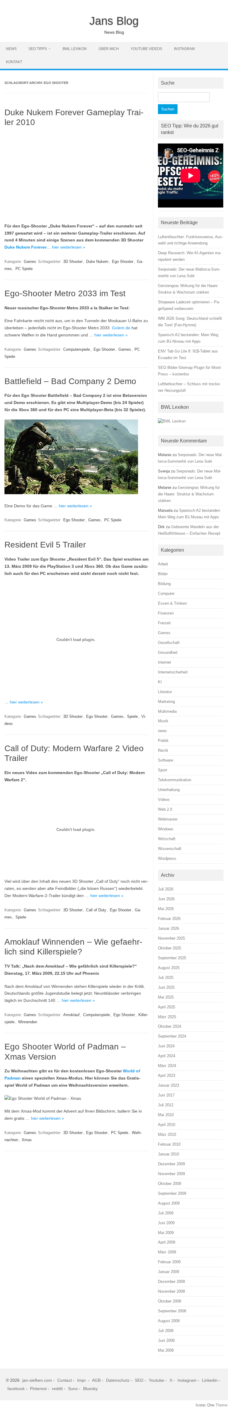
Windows (165, 829)
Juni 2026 (166, 899)
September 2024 (172, 1036)
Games (30, 261)
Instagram (184, 49)
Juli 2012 (165, 1105)
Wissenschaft (169, 848)
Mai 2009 (166, 1232)
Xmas (27, 1140)
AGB (96, 1380)
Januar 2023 (168, 1085)
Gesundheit (168, 652)
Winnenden (27, 1022)
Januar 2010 (168, 1154)
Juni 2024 (166, 1046)
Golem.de (121, 327)
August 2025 (169, 968)
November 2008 (171, 1291)
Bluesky (90, 1388)
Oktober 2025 (169, 948)
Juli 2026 (165, 889)
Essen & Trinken (172, 603)
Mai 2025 (166, 997)
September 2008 (172, 1311)
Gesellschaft (169, 642)
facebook (16, 1388)
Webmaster (168, 819)
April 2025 (166, 1007)
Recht (163, 750)
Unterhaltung (169, 789)
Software (165, 760)
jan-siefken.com (37, 1380)
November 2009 (171, 1174)
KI (160, 682)
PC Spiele (24, 268)
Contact (64, 1380)
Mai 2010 (166, 1115)
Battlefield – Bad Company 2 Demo (70, 381)
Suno (73, 1388)
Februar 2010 (169, 1144)
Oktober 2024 (169, 1026)
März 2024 (167, 1065)
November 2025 (171, 938)
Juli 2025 (165, 977)
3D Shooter (73, 261)
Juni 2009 (166, 1223)
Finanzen (166, 613)
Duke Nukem (97, 261)
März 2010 (167, 1134)
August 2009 (169, 1203)
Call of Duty (96, 910)
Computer (166, 593)
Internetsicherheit (173, 672)
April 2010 (166, 1124)
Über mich (109, 49)
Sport (162, 770)
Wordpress (167, 858)
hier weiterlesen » (68, 247)
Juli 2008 (165, 1330)
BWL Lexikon (75, 49)
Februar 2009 (169, 1262)
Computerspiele (76, 349)
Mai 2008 (166, 1350)
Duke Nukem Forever (25, 247)
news (162, 731)
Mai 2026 (166, 909)
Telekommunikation (174, 780)
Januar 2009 (168, 1271)
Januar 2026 (168, 928)
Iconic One (205, 1405)
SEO (139, 1380)
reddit (57, 1388)
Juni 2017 (166, 1095)
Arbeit (163, 564)
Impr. (82, 1380)
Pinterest (38, 1388)
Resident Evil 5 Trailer (45, 544)
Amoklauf (71, 1015)
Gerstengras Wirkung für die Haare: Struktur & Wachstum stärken (189, 494)
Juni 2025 (166, 987)
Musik (163, 721)
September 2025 (172, 958)
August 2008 (169, 1321)
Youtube (156, 1380)
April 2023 (166, 1075)
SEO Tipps (37, 49)
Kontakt (14, 62)
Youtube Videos (146, 49)
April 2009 (166, 1242)
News (11, 49)
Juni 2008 (166, 1340)
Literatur (165, 692)
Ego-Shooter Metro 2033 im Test (65, 293)
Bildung (164, 583)
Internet (164, 662)
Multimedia (167, 711)
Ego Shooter (122, 261)
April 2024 (166, 1056)
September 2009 (172, 1193)
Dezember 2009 (171, 1164)
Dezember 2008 (171, 1281)
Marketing (166, 701)
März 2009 (167, 1252)
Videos (164, 799)
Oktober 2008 (169, 1301)
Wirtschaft (166, 839)
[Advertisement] (77, 175)
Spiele (132, 716)
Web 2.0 (165, 809)
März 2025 (167, 1017)
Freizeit (164, 623)
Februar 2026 (169, 918)
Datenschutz (117, 1380)
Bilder (163, 574)
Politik (163, 740)
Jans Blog (114, 21)
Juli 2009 (165, 1213)
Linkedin (210, 1380)
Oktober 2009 (169, 1183)
